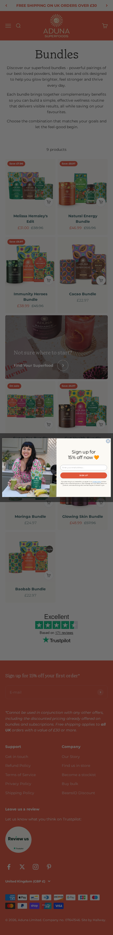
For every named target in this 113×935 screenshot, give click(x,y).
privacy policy (97, 481)
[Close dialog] (108, 441)
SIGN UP (83, 475)
